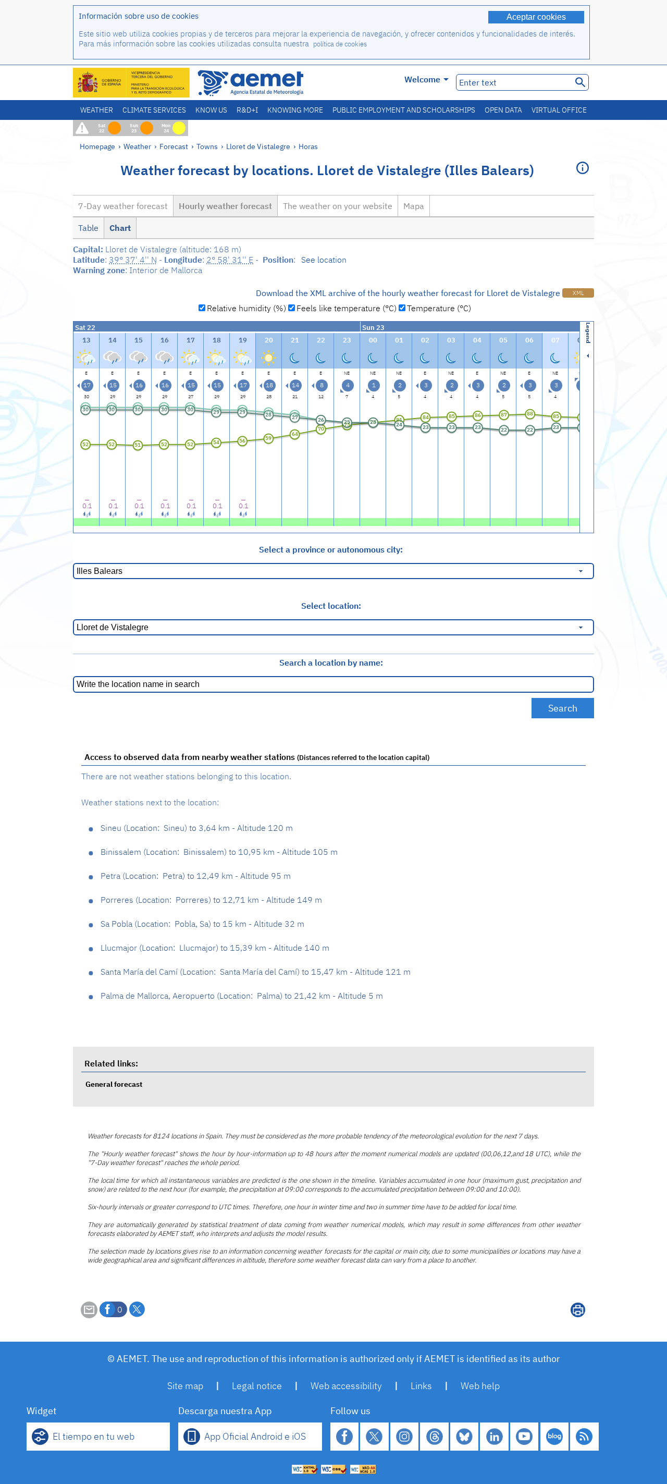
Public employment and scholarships (403, 110)
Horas (308, 146)
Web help (480, 1386)
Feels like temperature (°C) (347, 308)
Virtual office (559, 110)
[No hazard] (86, 521)
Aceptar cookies (536, 17)
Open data (503, 110)
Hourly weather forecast (225, 206)
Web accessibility (346, 1386)
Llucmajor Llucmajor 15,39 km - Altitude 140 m (215, 947)
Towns (207, 146)
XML (578, 293)
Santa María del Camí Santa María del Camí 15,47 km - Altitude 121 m (256, 971)
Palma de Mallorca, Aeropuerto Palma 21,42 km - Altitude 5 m (242, 995)
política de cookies (340, 44)
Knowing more (295, 110)
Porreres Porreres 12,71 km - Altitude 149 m (211, 899)
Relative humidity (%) (246, 308)
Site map (185, 1386)
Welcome (422, 79)
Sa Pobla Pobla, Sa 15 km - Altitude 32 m (202, 923)
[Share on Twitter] (137, 1309)
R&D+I (247, 110)
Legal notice (257, 1386)
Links (421, 1386)
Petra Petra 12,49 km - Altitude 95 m (196, 875)
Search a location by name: (331, 662)
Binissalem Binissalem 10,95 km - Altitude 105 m (219, 852)
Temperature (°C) (439, 308)
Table (88, 228)
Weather (96, 110)
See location (324, 259)
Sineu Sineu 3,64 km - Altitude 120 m (197, 828)
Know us (211, 110)
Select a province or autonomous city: (331, 549)
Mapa (413, 206)
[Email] (89, 1315)
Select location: (331, 605)
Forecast (173, 146)
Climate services (154, 110)
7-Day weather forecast (123, 206)
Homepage (97, 146)
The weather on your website (337, 206)
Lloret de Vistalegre (258, 146)
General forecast (113, 1084)
